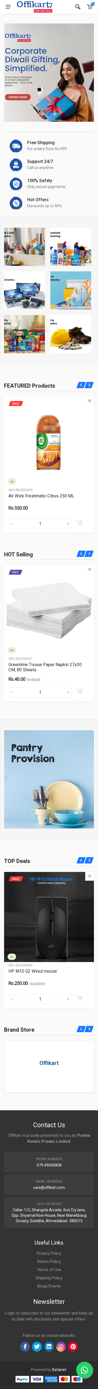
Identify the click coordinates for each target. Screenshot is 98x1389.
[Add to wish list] (68, 401)
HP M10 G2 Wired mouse (32, 971)
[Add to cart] (58, 523)
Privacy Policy (49, 1253)
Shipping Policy (49, 1277)
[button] (43, 114)
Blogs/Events (49, 1286)
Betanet (59, 1369)
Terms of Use (49, 1269)
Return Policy (49, 1261)
